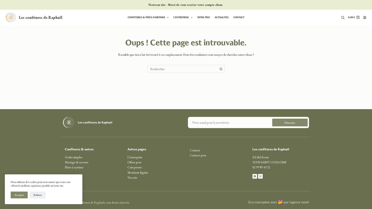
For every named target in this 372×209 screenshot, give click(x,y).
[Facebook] (254, 176)
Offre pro (203, 17)
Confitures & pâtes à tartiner (146, 17)
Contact (238, 17)
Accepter (19, 195)
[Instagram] (260, 176)
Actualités (222, 17)
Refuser (38, 195)
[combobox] (182, 69)
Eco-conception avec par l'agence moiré (278, 202)
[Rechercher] (342, 17)
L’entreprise (181, 17)
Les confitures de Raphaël (40, 17)
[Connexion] (364, 17)
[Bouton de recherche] (221, 69)
